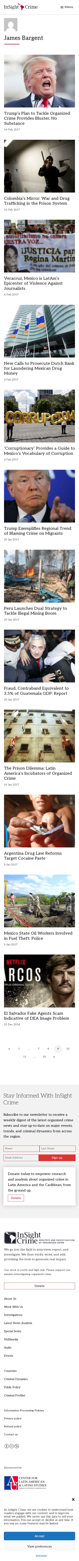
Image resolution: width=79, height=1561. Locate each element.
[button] (73, 1499)
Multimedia (11, 1339)
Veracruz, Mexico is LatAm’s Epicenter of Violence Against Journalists (33, 283)
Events (8, 1355)
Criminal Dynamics (16, 1379)
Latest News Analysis (18, 1323)
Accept (39, 1536)
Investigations (13, 1315)
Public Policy (12, 1387)
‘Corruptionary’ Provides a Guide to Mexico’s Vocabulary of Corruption (39, 451)
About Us (10, 1298)
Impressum (41, 1555)
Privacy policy (12, 1418)
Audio (8, 1347)
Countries (10, 1371)
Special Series (12, 1331)
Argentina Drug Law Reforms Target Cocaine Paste (33, 856)
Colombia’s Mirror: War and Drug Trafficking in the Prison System (37, 201)
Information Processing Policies (24, 1410)
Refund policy (12, 1426)
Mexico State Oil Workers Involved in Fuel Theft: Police (38, 936)
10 (68, 1048)
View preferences (39, 1546)
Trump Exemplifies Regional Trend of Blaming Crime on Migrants (37, 531)
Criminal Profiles (14, 1395)
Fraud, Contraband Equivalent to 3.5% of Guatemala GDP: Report (36, 691)
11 (24, 1056)
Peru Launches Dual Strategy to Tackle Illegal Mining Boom (35, 611)
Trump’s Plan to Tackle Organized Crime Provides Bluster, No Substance (37, 118)
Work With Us (13, 1307)
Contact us (11, 1434)
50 (44, 1056)
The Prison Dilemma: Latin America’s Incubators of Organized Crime (38, 773)
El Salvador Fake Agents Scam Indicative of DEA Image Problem (36, 1016)
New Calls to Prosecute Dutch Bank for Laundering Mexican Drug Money (39, 368)
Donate (16, 1198)
